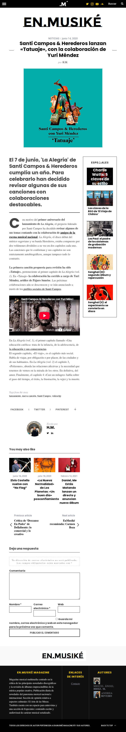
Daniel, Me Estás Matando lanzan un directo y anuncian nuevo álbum (69, 491)
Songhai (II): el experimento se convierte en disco (98, 307)
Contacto (75, 683)
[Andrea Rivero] (97, 694)
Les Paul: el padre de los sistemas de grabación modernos (99, 243)
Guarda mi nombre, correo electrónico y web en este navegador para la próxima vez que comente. (43, 623)
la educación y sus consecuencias (27, 349)
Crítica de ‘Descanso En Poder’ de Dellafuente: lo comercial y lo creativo (26, 525)
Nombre (15, 604)
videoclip (56, 395)
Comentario (17, 570)
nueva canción (29, 395)
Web (61, 604)
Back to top (107, 725)
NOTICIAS (53, 38)
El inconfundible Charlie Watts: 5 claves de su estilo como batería (100, 176)
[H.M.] (97, 681)
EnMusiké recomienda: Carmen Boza (62, 521)
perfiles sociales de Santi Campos (42, 289)
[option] (20, 474)
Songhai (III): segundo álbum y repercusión (99, 275)
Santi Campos (44, 395)
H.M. (65, 62)
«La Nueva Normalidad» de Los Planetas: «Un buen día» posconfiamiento (46, 489)
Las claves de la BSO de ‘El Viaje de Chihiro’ (100, 211)
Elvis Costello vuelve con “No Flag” (20, 484)
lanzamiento (15, 395)
